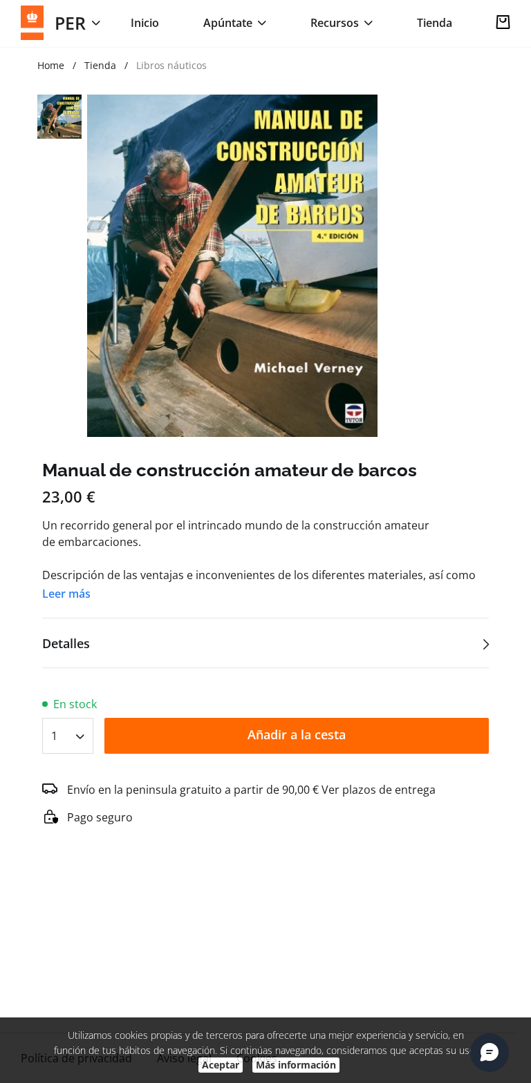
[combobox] (67, 731)
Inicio (145, 22)
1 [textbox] (54, 735)
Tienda (434, 22)
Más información (296, 1064)
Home (50, 65)
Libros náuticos (171, 65)
